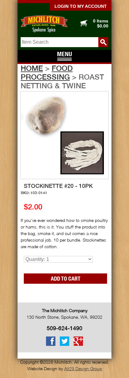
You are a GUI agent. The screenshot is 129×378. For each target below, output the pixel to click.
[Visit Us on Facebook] (50, 344)
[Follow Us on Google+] (78, 344)
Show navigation (64, 56)
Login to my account (80, 6)
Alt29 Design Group (83, 368)
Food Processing (47, 72)
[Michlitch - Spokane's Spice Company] (41, 24)
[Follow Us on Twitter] (64, 344)
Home (32, 68)
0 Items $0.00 (100, 23)
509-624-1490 (64, 328)
